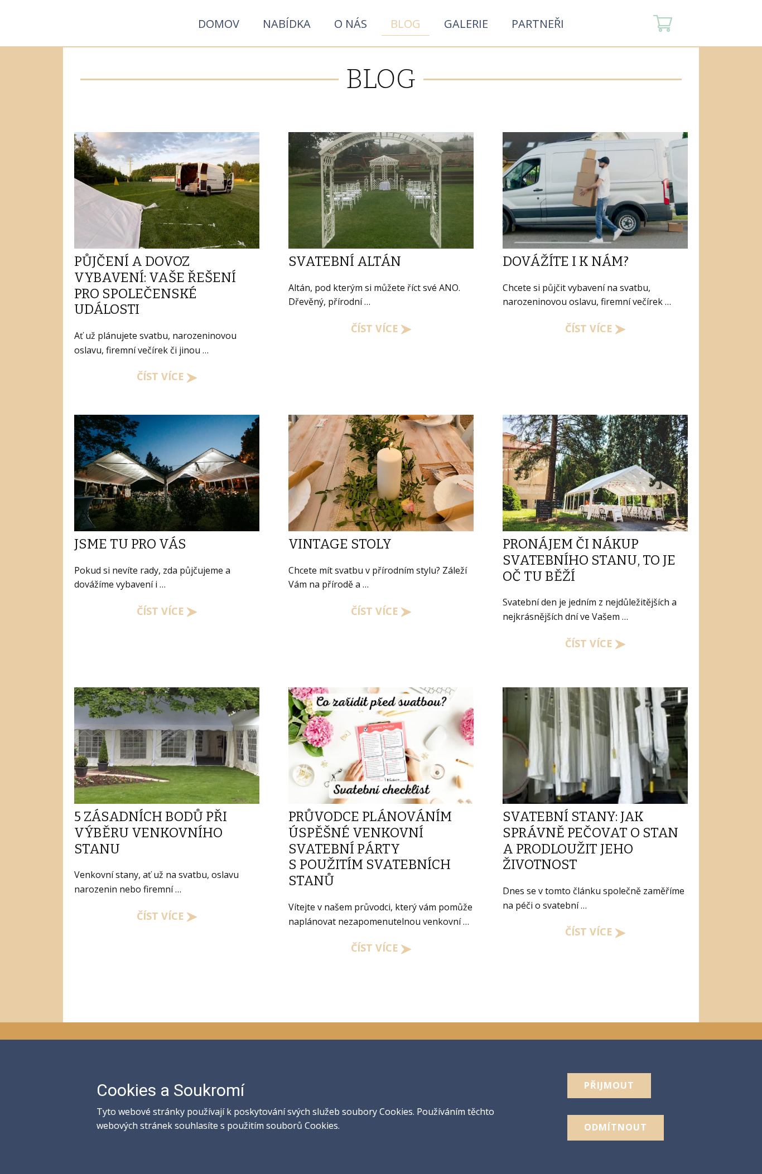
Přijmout (609, 1085)
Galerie (466, 23)
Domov (218, 23)
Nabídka (287, 23)
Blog (405, 23)
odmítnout (615, 1127)
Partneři (538, 23)
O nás (350, 23)
